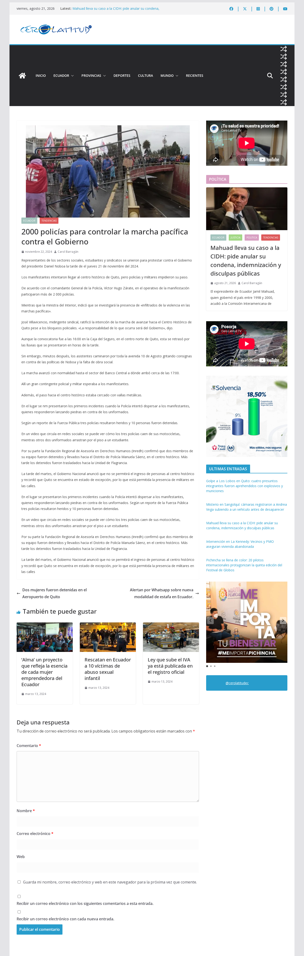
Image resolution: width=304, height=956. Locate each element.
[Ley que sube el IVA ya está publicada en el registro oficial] (171, 625)
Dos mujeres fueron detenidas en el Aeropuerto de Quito (54, 593)
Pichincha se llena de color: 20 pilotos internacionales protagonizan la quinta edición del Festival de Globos (244, 565)
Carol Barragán (68, 252)
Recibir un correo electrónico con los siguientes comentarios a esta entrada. (85, 903)
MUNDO (167, 75)
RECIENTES (194, 75)
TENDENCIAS (49, 220)
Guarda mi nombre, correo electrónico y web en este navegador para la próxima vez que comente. (110, 882)
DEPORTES (122, 75)
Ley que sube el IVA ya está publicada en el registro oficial (170, 665)
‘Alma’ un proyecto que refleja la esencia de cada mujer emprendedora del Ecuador (44, 672)
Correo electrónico (35, 833)
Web (21, 856)
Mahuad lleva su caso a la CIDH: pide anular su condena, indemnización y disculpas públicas (115, 10)
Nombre (26, 810)
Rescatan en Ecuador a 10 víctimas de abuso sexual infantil (108, 668)
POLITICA (252, 237)
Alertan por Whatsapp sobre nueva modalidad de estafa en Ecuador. (161, 593)
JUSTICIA (235, 237)
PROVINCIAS (91, 75)
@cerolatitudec (237, 683)
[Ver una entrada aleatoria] (283, 49)
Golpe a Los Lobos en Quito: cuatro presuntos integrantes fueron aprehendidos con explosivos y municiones (244, 486)
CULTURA (145, 75)
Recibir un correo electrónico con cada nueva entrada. (65, 919)
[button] (71, 75)
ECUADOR (61, 75)
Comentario (29, 745)
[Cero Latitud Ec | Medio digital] (22, 75)
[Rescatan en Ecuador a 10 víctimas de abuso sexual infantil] (108, 625)
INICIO (41, 75)
